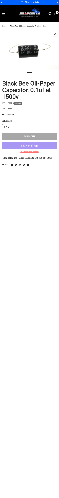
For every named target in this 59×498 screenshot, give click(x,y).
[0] (54, 13)
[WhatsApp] (23, 164)
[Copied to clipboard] (28, 164)
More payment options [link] (29, 151)
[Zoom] (55, 34)
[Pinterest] (19, 164)
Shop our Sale (32, 2)
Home (4, 26)
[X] (15, 164)
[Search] (50, 13)
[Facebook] (11, 164)
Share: (5, 165)
